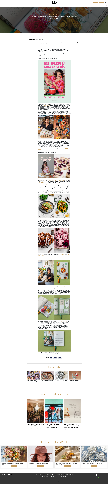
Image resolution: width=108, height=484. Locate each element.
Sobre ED (36, 474)
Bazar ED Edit (101, 2)
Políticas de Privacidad (69, 474)
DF (55, 476)
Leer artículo (14, 466)
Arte (53, 474)
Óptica (55, 474)
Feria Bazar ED (95, 2)
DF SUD (64, 476)
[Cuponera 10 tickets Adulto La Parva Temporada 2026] (94, 454)
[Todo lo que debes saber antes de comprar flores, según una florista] (14, 454)
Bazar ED (52, 476)
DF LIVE (61, 476)
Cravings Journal (47, 184)
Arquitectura (43, 474)
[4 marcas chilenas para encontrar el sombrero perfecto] (40, 454)
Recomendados (59, 474)
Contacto (64, 474)
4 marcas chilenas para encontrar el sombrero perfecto (39, 463)
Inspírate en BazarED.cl (54, 442)
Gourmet (47, 474)
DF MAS (58, 476)
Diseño (40, 474)
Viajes (50, 474)
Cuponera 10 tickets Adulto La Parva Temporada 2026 (92, 463)
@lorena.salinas (41, 182)
